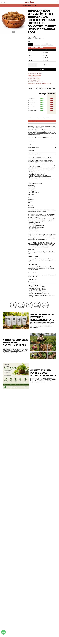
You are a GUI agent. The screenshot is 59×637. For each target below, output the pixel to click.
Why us (29, 144)
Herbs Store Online (32, 150)
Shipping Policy (31, 141)
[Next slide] (25, 20)
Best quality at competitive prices (35, 153)
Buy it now (42, 69)
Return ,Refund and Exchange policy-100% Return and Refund (40, 137)
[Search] (4, 2)
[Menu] (1, 2)
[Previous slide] (1, 20)
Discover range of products (33, 147)
